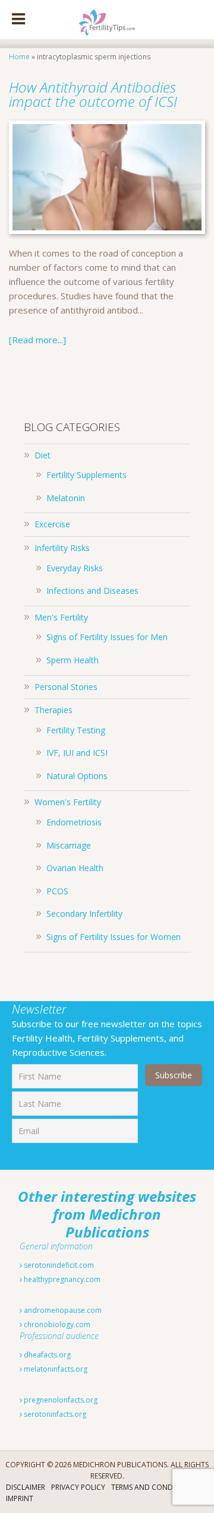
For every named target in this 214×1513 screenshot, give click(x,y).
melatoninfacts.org (54, 1369)
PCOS (57, 891)
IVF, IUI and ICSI (77, 752)
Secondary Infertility (84, 913)
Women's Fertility (67, 802)
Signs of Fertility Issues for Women (113, 936)
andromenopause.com (62, 1310)
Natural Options (77, 775)
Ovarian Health (74, 867)
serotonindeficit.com (58, 1265)
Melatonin (65, 498)
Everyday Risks (74, 568)
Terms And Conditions (153, 1487)
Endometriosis (74, 822)
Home (19, 57)
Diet (42, 455)
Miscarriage (68, 845)
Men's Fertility (61, 617)
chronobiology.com (56, 1324)
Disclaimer (25, 1487)
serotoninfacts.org (54, 1414)
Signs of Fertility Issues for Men (107, 636)
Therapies (53, 710)
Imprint (19, 1498)
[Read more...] (37, 340)
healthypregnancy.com (61, 1279)
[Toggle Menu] (18, 19)
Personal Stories (65, 686)
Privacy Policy (78, 1487)
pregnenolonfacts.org (59, 1400)
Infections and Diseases (92, 590)
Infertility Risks (62, 547)
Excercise (52, 524)
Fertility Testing (75, 730)
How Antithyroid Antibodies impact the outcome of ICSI (95, 94)
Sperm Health (72, 660)
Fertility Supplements (86, 474)
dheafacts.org (46, 1355)
